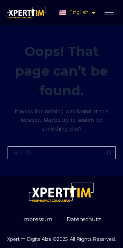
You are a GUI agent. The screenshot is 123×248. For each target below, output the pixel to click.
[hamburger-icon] (109, 12)
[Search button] (109, 152)
